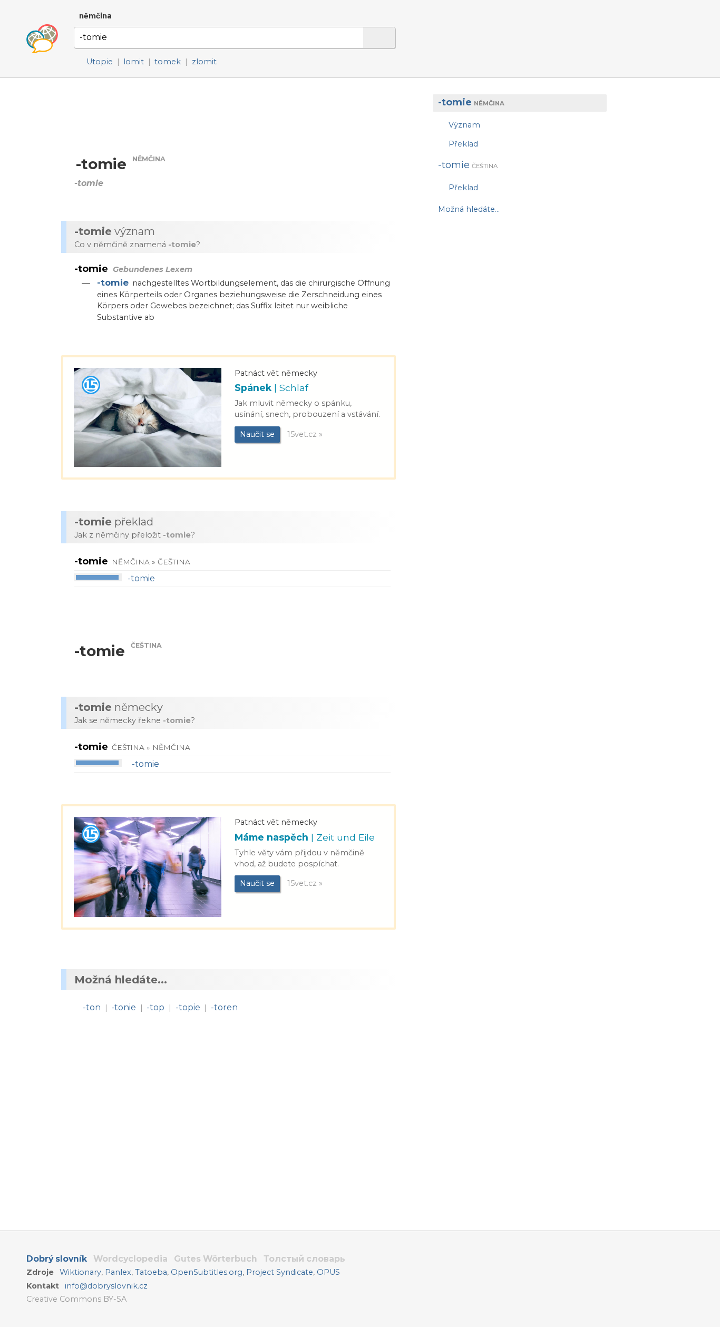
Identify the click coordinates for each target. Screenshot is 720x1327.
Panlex (118, 1272)
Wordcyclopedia (130, 1259)
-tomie (113, 282)
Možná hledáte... (469, 209)
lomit (133, 61)
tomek (167, 61)
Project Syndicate (279, 1272)
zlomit (204, 61)
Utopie (99, 61)
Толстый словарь (304, 1259)
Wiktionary (80, 1272)
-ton (92, 1007)
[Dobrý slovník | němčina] (42, 39)
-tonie (123, 1007)
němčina (95, 16)
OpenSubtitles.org (206, 1272)
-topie (188, 1007)
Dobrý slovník (56, 1259)
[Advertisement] (514, 307)
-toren (224, 1007)
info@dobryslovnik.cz (106, 1286)
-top (155, 1007)
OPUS (328, 1272)
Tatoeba (151, 1272)
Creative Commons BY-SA (76, 1299)
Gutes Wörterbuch (215, 1259)
